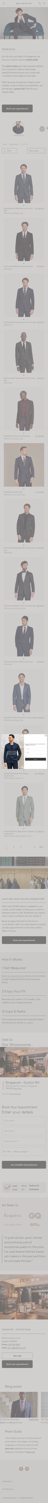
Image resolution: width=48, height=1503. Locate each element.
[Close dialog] (46, 735)
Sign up (35, 759)
